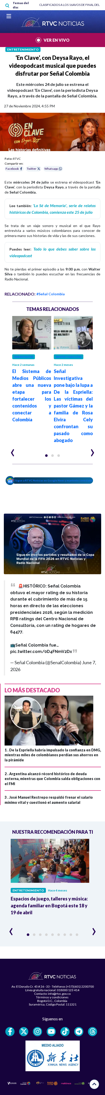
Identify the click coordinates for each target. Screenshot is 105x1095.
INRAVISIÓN (23, 357)
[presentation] (13, 450)
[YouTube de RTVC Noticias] (51, 1031)
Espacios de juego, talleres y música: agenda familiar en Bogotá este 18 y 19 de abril (49, 905)
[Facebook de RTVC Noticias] (10, 1031)
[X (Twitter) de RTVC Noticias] (23, 1031)
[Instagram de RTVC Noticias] (37, 1031)
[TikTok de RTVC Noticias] (65, 1031)
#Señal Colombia (50, 294)
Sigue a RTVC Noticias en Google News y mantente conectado (54, 480)
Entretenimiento (23, 49)
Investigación (69, 357)
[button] (46, 455)
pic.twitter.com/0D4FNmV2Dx (41, 651)
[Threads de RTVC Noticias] (92, 1031)
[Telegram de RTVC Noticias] (78, 1031)
